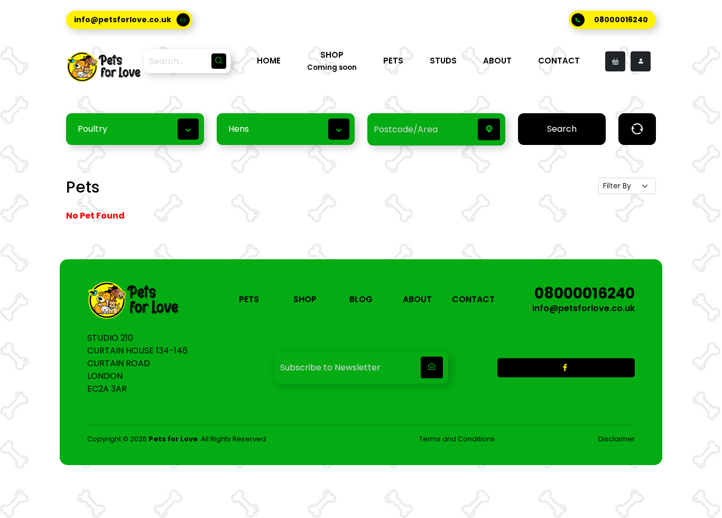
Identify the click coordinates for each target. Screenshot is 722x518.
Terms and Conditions (457, 439)
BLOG (361, 299)
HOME (269, 60)
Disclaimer (616, 439)
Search (562, 129)
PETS (393, 60)
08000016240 (621, 19)
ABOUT (497, 60)
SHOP (305, 299)
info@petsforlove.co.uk (122, 19)
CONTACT (559, 60)
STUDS (443, 60)
